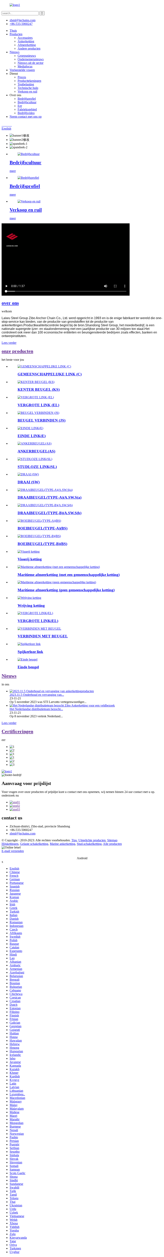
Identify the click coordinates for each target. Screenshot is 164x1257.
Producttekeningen (29, 80)
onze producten (17, 351)
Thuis (13, 30)
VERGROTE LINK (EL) (38, 405)
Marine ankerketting (62, 843)
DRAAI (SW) (29, 482)
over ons (10, 303)
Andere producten (29, 48)
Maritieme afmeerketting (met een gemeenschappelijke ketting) (69, 575)
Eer (20, 106)
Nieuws (14, 52)
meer (13, 171)
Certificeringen (17, 731)
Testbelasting (26, 84)
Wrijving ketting (31, 605)
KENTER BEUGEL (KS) (39, 389)
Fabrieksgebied (27, 109)
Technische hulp (28, 88)
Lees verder (9, 342)
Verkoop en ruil (27, 91)
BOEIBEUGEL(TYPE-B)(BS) (42, 544)
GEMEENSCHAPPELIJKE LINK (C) (50, 374)
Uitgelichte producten (92, 840)
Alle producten (112, 843)
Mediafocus (25, 66)
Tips (74, 840)
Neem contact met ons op (26, 116)
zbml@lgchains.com (22, 20)
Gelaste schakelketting (34, 843)
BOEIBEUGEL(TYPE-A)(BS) (42, 528)
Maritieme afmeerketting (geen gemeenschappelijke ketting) (66, 590)
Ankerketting (26, 41)
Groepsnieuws (27, 55)
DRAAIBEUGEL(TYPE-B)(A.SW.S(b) (49, 513)
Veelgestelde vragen (22, 70)
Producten (16, 34)
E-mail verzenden (13, 851)
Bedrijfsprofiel (27, 98)
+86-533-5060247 (21, 23)
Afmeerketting (27, 45)
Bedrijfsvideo (26, 113)
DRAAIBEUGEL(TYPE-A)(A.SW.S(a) (49, 497)
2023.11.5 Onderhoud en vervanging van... (37, 694)
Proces (22, 77)
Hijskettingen (10, 843)
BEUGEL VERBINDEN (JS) (41, 420)
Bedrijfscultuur (27, 102)
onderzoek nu (10, 795)
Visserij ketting (30, 559)
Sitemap (112, 840)
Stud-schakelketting (89, 843)
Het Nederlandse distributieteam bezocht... (36, 709)
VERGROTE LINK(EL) (38, 621)
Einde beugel (28, 667)
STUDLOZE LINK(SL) (37, 467)
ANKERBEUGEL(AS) (36, 451)
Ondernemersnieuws (31, 59)
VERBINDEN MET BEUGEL (43, 636)
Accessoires (25, 37)
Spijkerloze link (30, 652)
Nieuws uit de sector (30, 63)
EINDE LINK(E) (32, 436)
